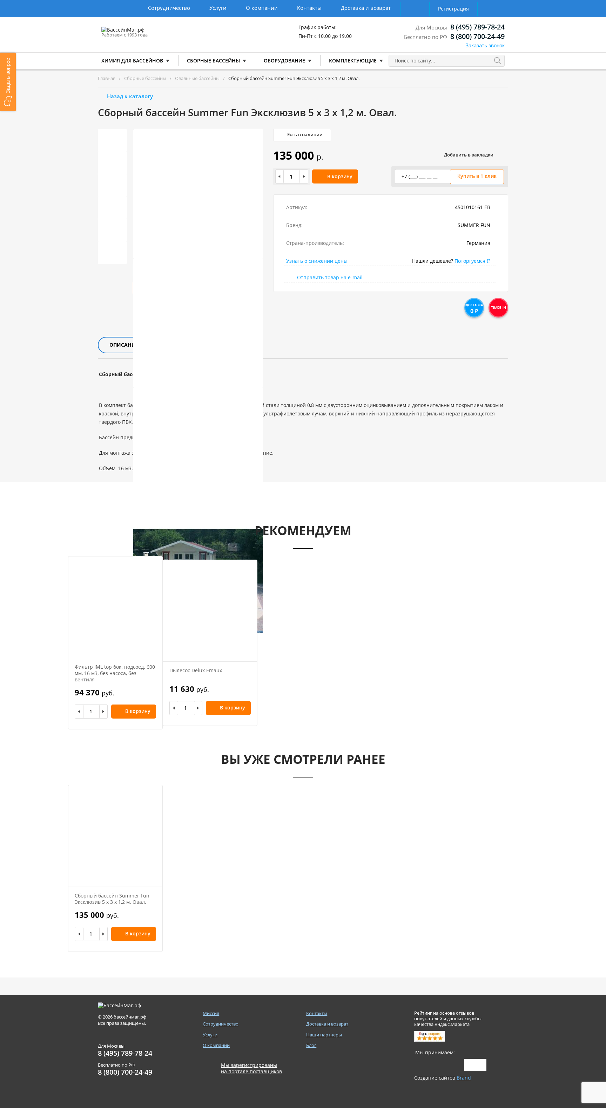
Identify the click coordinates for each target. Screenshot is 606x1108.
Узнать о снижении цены (317, 261)
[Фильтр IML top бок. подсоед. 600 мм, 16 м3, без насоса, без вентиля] (115, 607)
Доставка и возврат (366, 7)
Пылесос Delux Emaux (195, 670)
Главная (106, 78)
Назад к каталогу (130, 96)
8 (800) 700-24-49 (477, 36)
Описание (124, 344)
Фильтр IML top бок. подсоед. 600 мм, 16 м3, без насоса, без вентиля (115, 673)
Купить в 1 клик (477, 176)
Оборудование (284, 60)
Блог (311, 1045)
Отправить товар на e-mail (330, 277)
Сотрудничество (169, 7)
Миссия (211, 1013)
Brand (464, 1077)
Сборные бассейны (213, 60)
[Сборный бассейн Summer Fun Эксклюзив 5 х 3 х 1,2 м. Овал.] (115, 836)
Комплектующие (353, 60)
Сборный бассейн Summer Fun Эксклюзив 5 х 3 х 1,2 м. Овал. (112, 898)
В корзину (339, 176)
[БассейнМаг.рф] (144, 33)
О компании (262, 7)
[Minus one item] (280, 176)
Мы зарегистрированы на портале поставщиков (251, 1068)
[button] (8, 82)
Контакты (309, 7)
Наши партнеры (324, 1035)
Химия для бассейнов (132, 60)
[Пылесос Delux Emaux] (210, 610)
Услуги (218, 7)
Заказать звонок (485, 45)
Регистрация (453, 8)
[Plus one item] (303, 176)
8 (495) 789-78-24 (477, 27)
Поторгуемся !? (472, 261)
